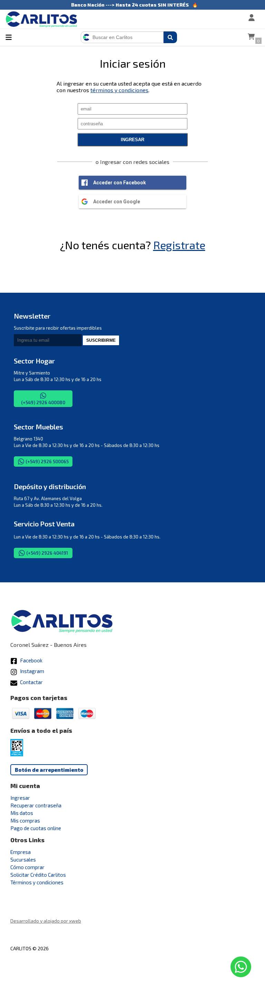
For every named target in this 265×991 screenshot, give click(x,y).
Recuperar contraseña (35, 805)
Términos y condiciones (36, 882)
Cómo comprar (27, 867)
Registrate (179, 244)
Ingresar (20, 798)
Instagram (31, 671)
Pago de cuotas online (35, 828)
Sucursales (23, 859)
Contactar (31, 682)
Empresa (20, 852)
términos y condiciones (119, 90)
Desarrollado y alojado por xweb (45, 921)
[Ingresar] (229, 18)
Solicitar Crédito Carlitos (38, 875)
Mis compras (25, 820)
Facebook (30, 660)
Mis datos (21, 813)
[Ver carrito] (251, 37)
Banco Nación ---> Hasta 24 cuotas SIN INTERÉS (130, 5)
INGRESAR (132, 139)
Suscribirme (101, 340)
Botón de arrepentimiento (49, 770)
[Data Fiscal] (16, 754)
